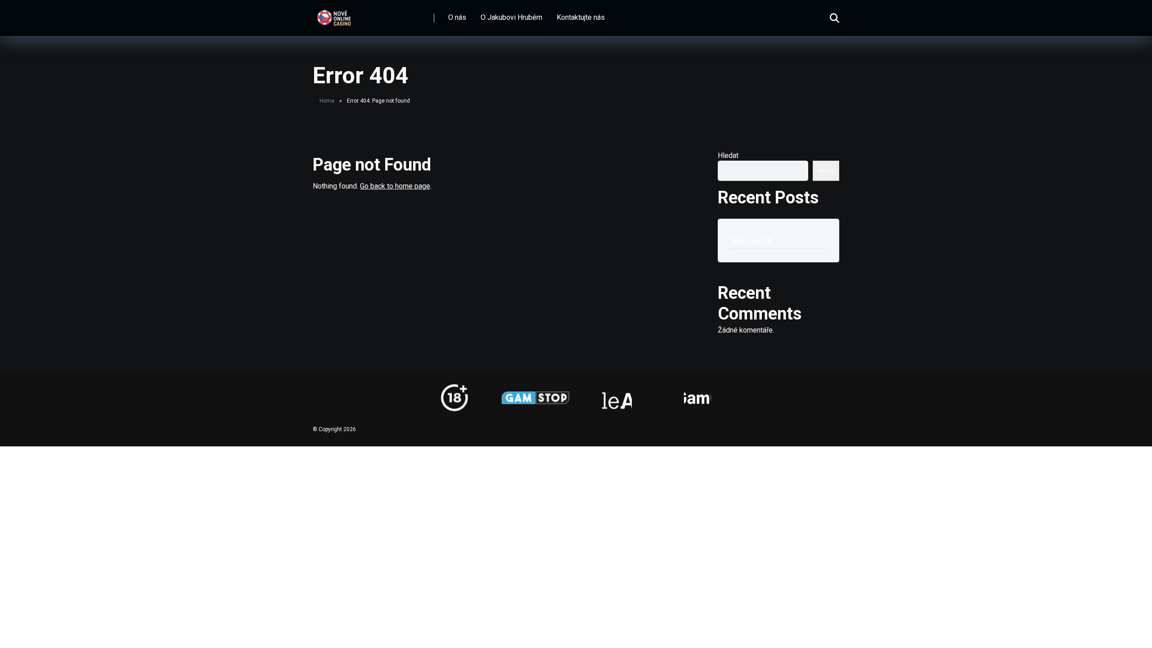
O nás (457, 17)
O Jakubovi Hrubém (511, 17)
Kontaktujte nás (581, 17)
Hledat (728, 155)
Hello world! (751, 241)
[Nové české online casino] (334, 14)
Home (327, 101)
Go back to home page (395, 186)
